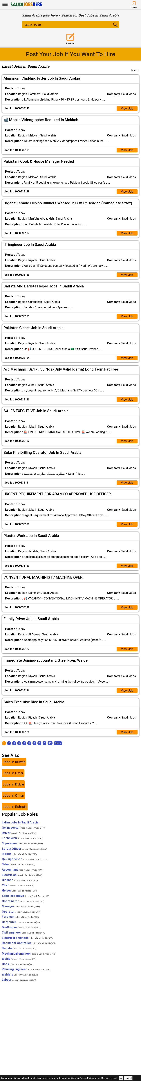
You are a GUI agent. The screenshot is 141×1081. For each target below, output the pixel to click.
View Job (127, 108)
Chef (18, 885)
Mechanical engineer (28, 953)
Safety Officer (24, 848)
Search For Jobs (33, 25)
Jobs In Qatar (13, 773)
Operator (21, 911)
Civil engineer (24, 932)
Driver (19, 833)
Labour (19, 979)
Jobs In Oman (13, 795)
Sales (18, 864)
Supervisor (22, 843)
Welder (19, 958)
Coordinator (23, 901)
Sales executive (26, 896)
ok (121, 1078)
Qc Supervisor (24, 859)
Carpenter (21, 922)
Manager (21, 906)
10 (50, 743)
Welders (20, 974)
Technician (22, 838)
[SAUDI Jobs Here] (25, 6)
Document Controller (29, 943)
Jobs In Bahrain (15, 807)
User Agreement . (109, 1078)
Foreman (20, 916)
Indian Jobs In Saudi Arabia (20, 822)
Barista (19, 948)
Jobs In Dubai (13, 784)
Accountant (22, 869)
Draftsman (21, 927)
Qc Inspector (23, 827)
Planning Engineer (26, 969)
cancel (128, 1078)
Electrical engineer (27, 938)
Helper (19, 890)
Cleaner (20, 880)
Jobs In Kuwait (14, 762)
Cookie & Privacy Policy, (82, 1078)
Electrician (22, 875)
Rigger (19, 854)
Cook (18, 964)
